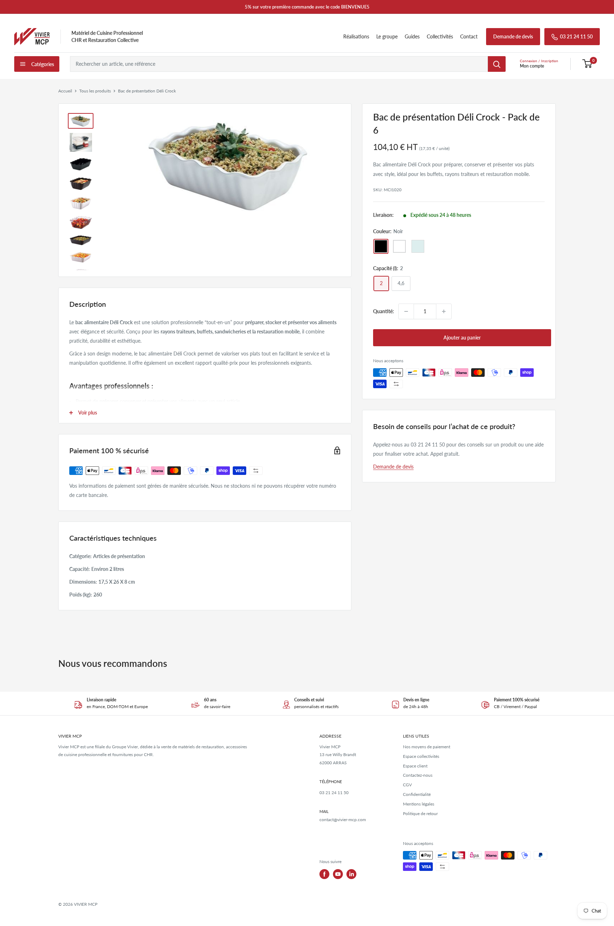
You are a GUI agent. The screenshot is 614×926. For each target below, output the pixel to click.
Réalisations (356, 36)
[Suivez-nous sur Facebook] (324, 874)
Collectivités (440, 36)
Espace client (415, 766)
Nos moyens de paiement (426, 746)
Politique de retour (420, 813)
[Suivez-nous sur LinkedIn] (351, 874)
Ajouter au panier (462, 337)
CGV (407, 784)
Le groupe (387, 36)
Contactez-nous (417, 775)
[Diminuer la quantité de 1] (406, 311)
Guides (412, 36)
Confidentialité (417, 794)
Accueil (65, 90)
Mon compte (532, 66)
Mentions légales (418, 804)
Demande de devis (513, 36)
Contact (469, 36)
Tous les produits (95, 90)
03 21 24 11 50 (576, 36)
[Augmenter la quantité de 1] (443, 311)
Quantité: (383, 311)
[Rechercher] (497, 64)
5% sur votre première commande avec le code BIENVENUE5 (307, 7)
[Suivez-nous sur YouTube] (338, 874)
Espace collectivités (421, 756)
